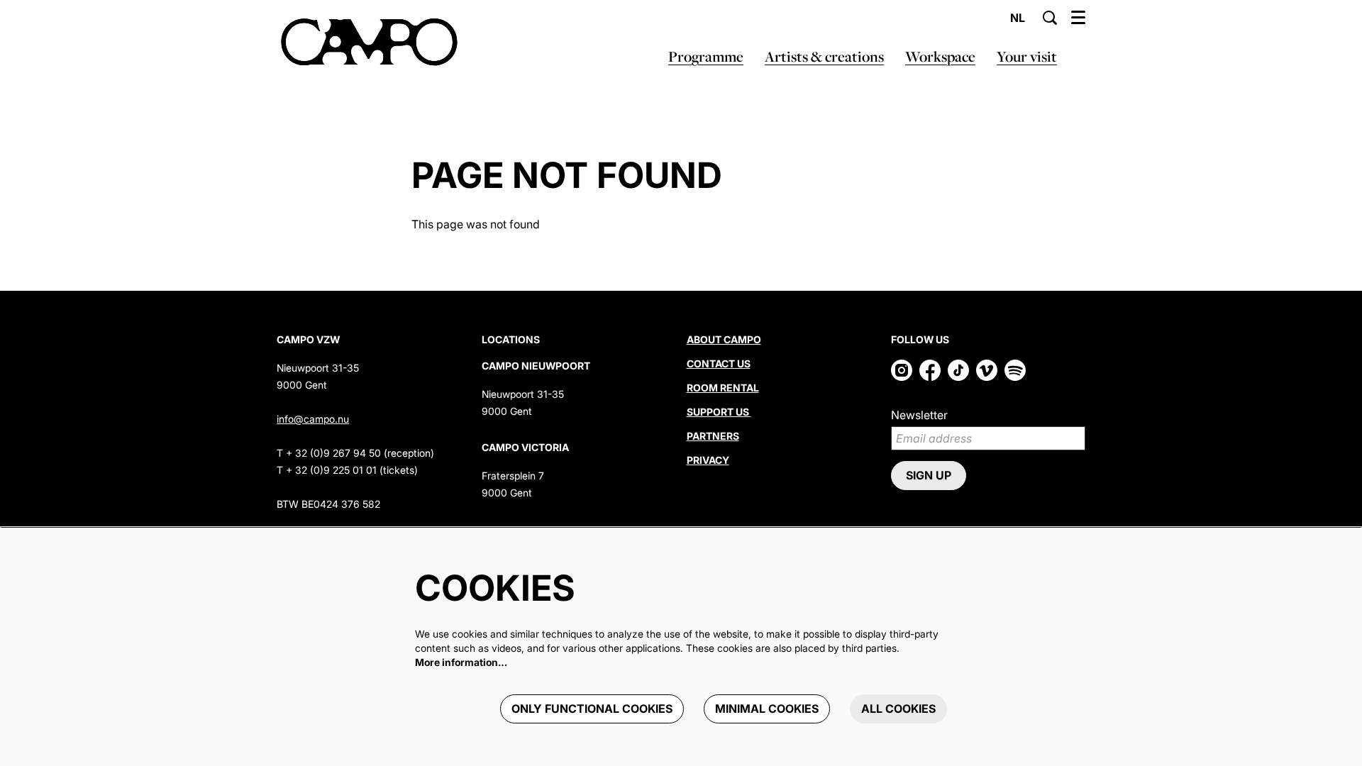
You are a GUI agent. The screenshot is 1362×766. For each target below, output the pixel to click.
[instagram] (901, 370)
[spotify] (1015, 370)
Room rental (723, 388)
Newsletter (919, 415)
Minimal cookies (767, 708)
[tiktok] (958, 370)
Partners (713, 436)
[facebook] (930, 370)
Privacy (708, 460)
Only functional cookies (591, 708)
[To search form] (1050, 17)
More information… (461, 662)
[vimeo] (986, 370)
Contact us (719, 363)
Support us (719, 412)
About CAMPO (724, 339)
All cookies (898, 708)
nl (1017, 17)
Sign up (928, 475)
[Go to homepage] (369, 42)
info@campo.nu (313, 419)
